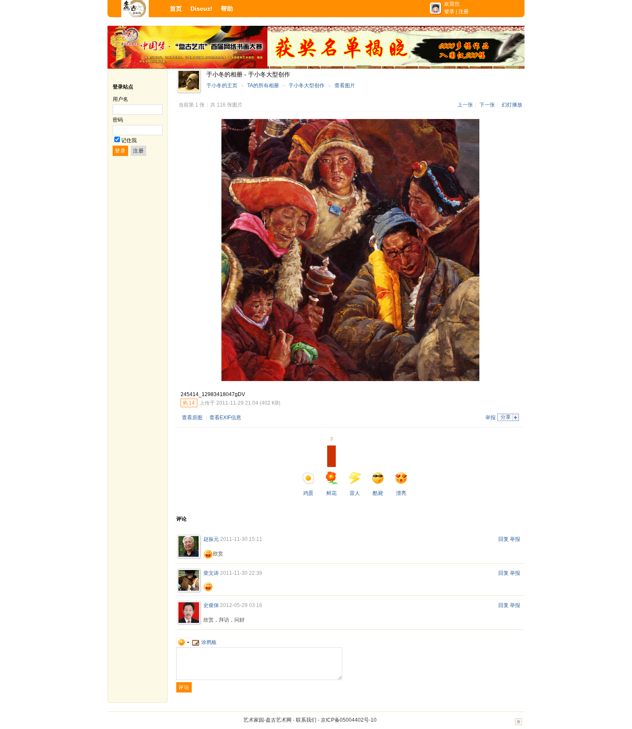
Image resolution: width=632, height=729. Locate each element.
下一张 (487, 105)
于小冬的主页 (221, 85)
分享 (505, 417)
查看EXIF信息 (225, 418)
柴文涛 (211, 573)
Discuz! (201, 8)
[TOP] (518, 726)
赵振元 (211, 539)
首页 (176, 8)
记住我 (129, 140)
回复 (503, 539)
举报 (490, 418)
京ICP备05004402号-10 (349, 720)
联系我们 (306, 720)
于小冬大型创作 (306, 85)
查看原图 (192, 418)
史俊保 (211, 605)
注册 (463, 12)
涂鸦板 (209, 642)
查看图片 (344, 85)
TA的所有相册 (263, 85)
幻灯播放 (512, 105)
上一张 (465, 105)
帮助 (227, 8)
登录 (449, 12)
